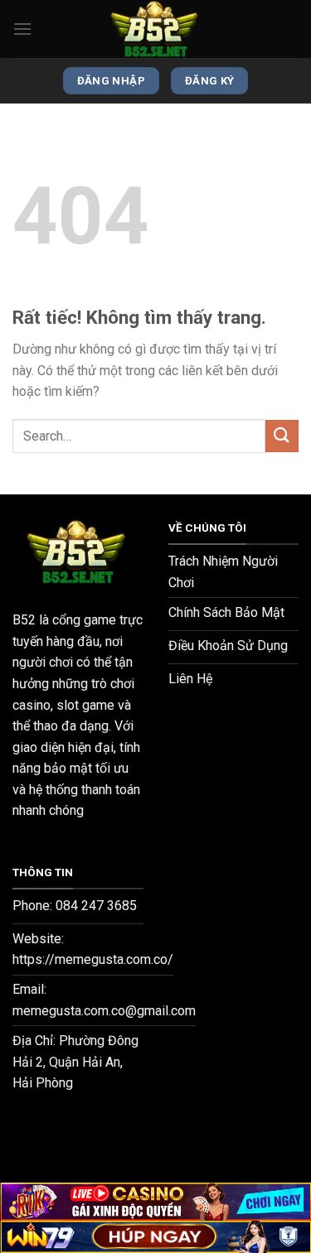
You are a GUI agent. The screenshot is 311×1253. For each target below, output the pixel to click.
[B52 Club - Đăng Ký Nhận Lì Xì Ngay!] (156, 29)
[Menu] (22, 28)
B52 (24, 620)
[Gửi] (282, 436)
